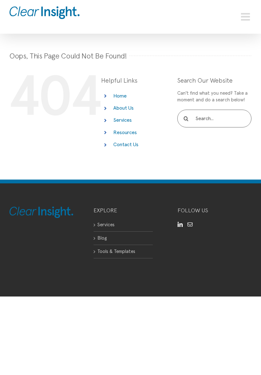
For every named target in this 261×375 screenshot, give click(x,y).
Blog (102, 238)
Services (122, 120)
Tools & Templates (116, 251)
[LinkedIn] (180, 224)
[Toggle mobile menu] (246, 16)
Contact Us (125, 144)
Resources (125, 132)
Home (120, 96)
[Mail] (190, 224)
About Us (123, 108)
